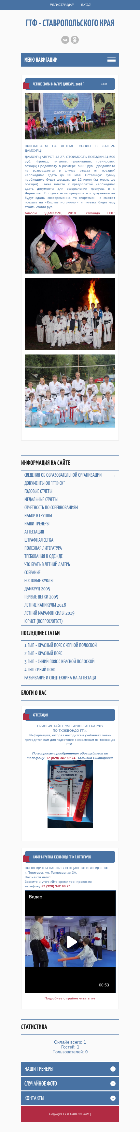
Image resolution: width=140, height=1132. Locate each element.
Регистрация (62, 4)
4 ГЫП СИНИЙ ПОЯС (39, 669)
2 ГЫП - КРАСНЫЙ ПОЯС (43, 653)
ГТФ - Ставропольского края (70, 23)
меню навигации (41, 59)
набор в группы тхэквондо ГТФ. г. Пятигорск (62, 857)
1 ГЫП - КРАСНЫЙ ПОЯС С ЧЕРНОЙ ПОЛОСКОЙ (60, 645)
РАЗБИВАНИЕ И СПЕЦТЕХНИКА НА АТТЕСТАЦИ (60, 678)
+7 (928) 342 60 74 (61, 758)
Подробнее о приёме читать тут (70, 998)
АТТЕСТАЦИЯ (40, 715)
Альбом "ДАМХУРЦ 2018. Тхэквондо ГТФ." (70, 213)
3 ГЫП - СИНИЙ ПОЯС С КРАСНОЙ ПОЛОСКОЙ (59, 661)
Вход (86, 4)
